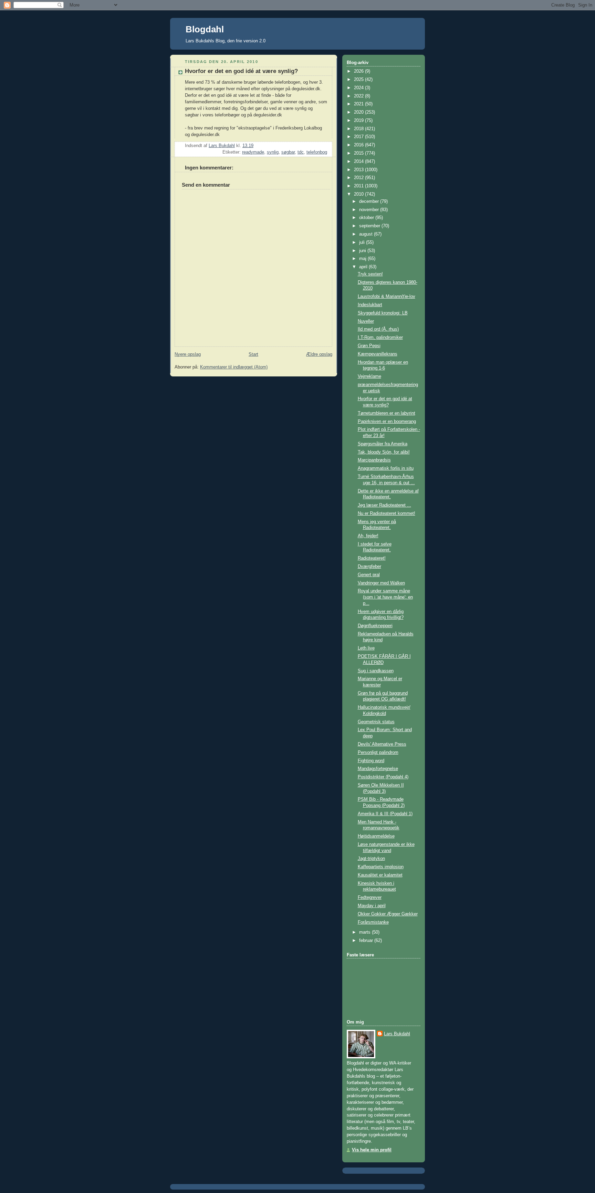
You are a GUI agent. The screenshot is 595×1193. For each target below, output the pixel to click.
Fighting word (371, 760)
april (364, 266)
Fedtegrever (370, 897)
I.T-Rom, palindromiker (380, 337)
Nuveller (366, 321)
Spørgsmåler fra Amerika (382, 444)
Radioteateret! (372, 558)
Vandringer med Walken (381, 583)
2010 (359, 194)
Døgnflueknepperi (375, 625)
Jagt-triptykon (371, 858)
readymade (253, 152)
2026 (359, 71)
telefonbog (316, 152)
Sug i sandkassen (376, 670)
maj (363, 258)
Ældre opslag (319, 354)
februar (366, 940)
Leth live (366, 648)
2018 (359, 128)
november (369, 209)
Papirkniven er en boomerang (387, 421)
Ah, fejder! (368, 535)
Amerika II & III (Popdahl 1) (385, 813)
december (369, 201)
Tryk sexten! (370, 274)
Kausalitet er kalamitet (380, 875)
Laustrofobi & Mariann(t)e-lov (386, 296)
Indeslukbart (370, 304)
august (366, 234)
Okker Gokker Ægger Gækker (388, 914)
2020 (359, 112)
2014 (359, 161)
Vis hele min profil (372, 1150)
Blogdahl (205, 29)
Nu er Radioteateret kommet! (386, 513)
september (370, 226)
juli (362, 242)
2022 (359, 96)
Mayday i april (372, 905)
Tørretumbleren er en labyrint (386, 413)
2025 (359, 79)
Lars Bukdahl (397, 1033)
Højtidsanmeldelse (376, 836)
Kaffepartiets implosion (381, 866)
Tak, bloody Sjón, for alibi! (384, 452)
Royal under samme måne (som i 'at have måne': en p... (385, 597)
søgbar (288, 152)
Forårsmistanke (373, 922)
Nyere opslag (188, 354)
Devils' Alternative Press (382, 744)
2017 (359, 136)
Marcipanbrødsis (374, 460)
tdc (301, 152)
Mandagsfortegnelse (378, 768)
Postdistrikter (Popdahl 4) (383, 777)
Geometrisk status (376, 721)
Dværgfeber (369, 566)
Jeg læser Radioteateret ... (384, 505)
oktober (367, 217)
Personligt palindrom (378, 752)
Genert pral (369, 574)
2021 (359, 104)
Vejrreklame (369, 376)
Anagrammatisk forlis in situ (386, 468)
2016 (359, 145)
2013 (359, 169)
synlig (273, 152)
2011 (359, 186)
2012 (359, 177)
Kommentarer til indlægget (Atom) (234, 367)
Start (253, 354)
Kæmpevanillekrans (377, 354)
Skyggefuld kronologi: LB (383, 313)
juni (363, 250)
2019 (359, 120)
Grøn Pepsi (369, 345)
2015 (359, 153)
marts (365, 932)
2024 (359, 87)
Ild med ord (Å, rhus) (378, 329)
